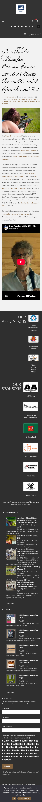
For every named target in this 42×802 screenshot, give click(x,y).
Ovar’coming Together (28, 151)
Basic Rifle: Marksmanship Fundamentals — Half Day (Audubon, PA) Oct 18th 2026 (27, 584)
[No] (39, 793)
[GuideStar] (29, 26)
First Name (5, 708)
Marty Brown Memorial (13, 136)
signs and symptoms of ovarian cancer (15, 214)
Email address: (7, 726)
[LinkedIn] (25, 26)
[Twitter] (15, 26)
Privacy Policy (30, 784)
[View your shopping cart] (37, 20)
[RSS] (32, 26)
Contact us (33, 502)
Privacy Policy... (24, 798)
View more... (10, 603)
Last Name (5, 717)
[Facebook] (11, 26)
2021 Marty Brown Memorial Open (23, 99)
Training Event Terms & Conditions (12, 784)
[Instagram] (22, 26)
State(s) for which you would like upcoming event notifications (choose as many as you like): (18, 737)
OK (14, 798)
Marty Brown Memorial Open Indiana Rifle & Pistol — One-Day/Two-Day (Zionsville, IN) (27, 520)
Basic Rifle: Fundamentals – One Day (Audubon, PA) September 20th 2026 (27, 553)
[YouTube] (18, 26)
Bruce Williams (9, 97)
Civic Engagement (23, 101)
